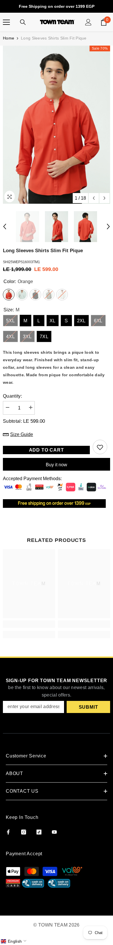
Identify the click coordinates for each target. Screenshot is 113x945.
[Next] (104, 198)
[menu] (6, 22)
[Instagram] (23, 832)
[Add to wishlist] (100, 447)
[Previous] (94, 198)
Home (8, 38)
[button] (14, 941)
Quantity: (12, 396)
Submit (88, 707)
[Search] (22, 22)
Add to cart (46, 450)
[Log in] (88, 22)
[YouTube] (54, 832)
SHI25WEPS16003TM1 (21, 262)
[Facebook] (8, 832)
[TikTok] (39, 832)
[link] (29, 624)
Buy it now (56, 464)
